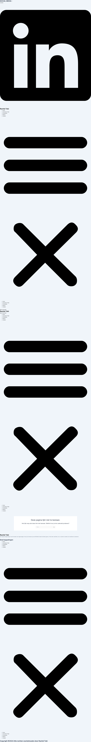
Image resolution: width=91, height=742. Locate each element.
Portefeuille (5, 113)
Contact (4, 116)
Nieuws (4, 114)
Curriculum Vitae (6, 111)
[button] (45, 209)
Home (4, 110)
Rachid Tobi (4, 109)
